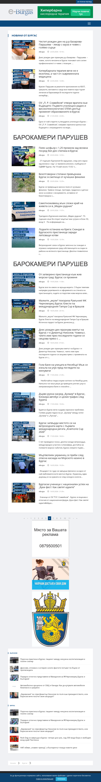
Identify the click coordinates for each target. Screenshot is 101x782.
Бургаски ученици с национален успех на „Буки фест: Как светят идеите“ (64, 486)
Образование (19, 114)
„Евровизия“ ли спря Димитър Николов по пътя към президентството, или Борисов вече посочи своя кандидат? (54, 695)
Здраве (17, 82)
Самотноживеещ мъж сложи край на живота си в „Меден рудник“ (61, 204)
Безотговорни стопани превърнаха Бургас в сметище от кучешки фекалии (62, 175)
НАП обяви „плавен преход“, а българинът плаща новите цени (48, 747)
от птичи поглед (84, 2)
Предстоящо (28, 274)
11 (69, 518)
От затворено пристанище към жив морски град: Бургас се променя (60, 276)
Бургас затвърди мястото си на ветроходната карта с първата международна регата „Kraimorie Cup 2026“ (61, 427)
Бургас (17, 41)
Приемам (61, 779)
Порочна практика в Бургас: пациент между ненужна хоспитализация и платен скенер (52, 660)
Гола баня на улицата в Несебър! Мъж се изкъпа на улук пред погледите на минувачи (63, 367)
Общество (27, 364)
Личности (27, 41)
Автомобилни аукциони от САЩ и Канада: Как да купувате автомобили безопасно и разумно (52, 686)
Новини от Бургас (24, 35)
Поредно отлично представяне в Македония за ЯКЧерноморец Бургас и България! (52, 677)
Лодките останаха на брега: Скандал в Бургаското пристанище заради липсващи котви (61, 232)
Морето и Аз (19, 235)
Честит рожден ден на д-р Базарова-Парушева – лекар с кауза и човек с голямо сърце (60, 44)
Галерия (17, 108)
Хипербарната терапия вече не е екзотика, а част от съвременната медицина (59, 73)
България (18, 73)
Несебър (30, 370)
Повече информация (44, 779)
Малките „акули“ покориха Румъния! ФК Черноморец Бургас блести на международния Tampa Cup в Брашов (62, 303)
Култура (17, 105)
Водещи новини (21, 47)
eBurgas (42, 52)
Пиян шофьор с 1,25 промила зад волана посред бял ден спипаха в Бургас (63, 149)
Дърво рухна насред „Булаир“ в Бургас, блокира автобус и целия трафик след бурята (62, 396)
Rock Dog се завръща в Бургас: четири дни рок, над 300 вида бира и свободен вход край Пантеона (55, 738)
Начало (13, 763)
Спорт (25, 232)
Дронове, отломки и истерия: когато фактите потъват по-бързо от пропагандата (50, 669)
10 (65, 518)
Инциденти (19, 153)
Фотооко (26, 102)
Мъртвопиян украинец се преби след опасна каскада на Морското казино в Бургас (61, 458)
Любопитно (19, 44)
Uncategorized (20, 229)
